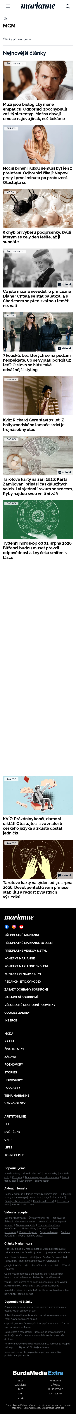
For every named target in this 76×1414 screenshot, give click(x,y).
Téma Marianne (16, 1095)
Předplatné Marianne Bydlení (28, 943)
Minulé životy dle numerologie (41, 1194)
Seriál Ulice (35, 1197)
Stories (10, 1072)
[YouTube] (21, 926)
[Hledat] (68, 5)
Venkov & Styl (15, 1103)
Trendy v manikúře (13, 1194)
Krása (9, 1041)
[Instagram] (14, 926)
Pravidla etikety (12, 1173)
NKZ (20, 1389)
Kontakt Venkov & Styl (23, 974)
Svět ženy (12, 1132)
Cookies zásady (17, 1013)
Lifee (8, 1147)
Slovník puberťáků (32, 1173)
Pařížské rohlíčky (27, 1228)
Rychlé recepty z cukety (30, 1235)
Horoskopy (13, 1080)
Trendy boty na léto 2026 (17, 1201)
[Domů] (38, 5)
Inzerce (10, 1020)
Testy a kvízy (50, 1173)
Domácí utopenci (28, 1232)
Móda (8, 1033)
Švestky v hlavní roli (39, 1218)
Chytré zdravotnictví (54, 1197)
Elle (7, 1124)
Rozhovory (13, 1064)
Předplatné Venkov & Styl (25, 950)
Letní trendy (25, 1181)
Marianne (55, 1380)
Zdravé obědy (42, 1181)
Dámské (55, 1385)
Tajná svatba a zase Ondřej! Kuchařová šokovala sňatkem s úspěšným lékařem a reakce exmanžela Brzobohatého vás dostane (34, 1335)
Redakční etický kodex (22, 981)
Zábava (10, 1057)
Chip (7, 1140)
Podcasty (12, 1088)
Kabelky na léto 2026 (43, 1201)
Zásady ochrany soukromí (26, 989)
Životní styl (14, 1049)
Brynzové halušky (49, 1232)
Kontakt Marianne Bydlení (26, 966)
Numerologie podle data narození (42, 1177)
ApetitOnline (15, 1116)
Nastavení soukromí (21, 997)
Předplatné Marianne (22, 935)
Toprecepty (14, 1155)
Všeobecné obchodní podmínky (30, 1005)
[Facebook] (6, 926)
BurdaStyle (55, 1389)
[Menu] (8, 6)
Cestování (17, 1177)
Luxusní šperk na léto (23, 1204)
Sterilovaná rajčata (25, 1225)
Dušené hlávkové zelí (15, 1218)
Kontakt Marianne (19, 958)
